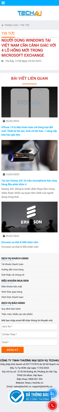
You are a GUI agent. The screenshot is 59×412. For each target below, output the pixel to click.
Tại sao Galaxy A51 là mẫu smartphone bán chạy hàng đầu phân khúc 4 (29, 182)
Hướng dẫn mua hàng (12, 269)
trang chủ (11, 25)
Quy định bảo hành (11, 308)
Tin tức (25, 25)
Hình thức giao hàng (11, 291)
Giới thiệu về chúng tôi (12, 274)
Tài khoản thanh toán (12, 264)
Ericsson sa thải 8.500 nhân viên (19, 242)
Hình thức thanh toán (12, 296)
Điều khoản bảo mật (11, 286)
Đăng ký (12, 350)
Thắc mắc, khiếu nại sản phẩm (17, 313)
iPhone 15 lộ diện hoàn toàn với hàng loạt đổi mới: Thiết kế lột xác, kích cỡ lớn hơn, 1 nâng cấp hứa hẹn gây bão (29, 130)
